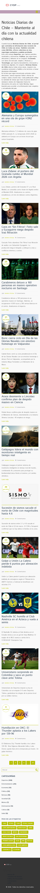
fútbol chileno (28, 823)
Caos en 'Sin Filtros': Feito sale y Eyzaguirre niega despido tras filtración (20, 230)
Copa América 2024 (9, 845)
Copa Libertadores (9, 828)
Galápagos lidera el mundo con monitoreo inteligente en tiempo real (20, 452)
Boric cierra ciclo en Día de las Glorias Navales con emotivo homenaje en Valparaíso (20, 341)
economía (16, 849)
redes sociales (8, 836)
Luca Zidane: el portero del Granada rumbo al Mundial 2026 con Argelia (18, 174)
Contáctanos (11, 881)
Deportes (7, 780)
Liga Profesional (21, 836)
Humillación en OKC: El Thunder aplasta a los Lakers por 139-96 (19, 730)
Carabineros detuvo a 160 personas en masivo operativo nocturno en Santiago (19, 285)
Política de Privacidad (14, 879)
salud (17, 841)
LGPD (9, 883)
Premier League (8, 841)
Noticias (6, 795)
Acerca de (10, 874)
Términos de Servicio (14, 877)
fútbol (11, 823)
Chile (4, 823)
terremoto (7, 849)
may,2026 (6, 264)
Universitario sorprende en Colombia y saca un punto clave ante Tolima (17, 675)
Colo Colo (6, 832)
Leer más (5, 143)
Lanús (30, 828)
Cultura (5, 810)
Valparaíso (23, 832)
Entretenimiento (9, 784)
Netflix (29, 841)
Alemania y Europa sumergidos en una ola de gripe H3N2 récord (20, 118)
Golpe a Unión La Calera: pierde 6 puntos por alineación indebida (20, 563)
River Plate (22, 828)
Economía (6, 788)
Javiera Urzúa (9, 126)
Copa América (22, 845)
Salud (5, 813)
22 (33, 763)
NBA (23, 841)
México (15, 832)
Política (6, 791)
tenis (18, 823)
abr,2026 (6, 489)
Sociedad (6, 799)
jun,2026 (6, 97)
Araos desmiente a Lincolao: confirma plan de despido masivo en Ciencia (18, 399)
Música (5, 802)
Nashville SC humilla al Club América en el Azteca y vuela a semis (20, 619)
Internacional (7, 806)
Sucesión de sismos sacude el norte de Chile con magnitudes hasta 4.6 (20, 511)
